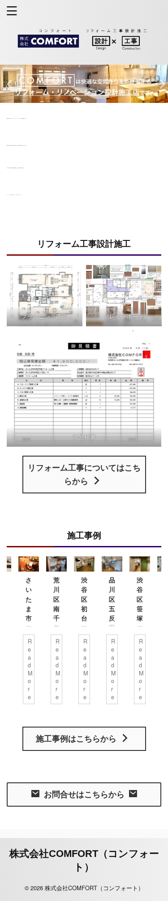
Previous (8, 83)
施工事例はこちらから (76, 738)
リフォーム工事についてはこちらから (84, 474)
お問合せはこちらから (84, 794)
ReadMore (30, 669)
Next (159, 83)
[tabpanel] (84, 634)
